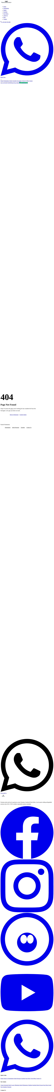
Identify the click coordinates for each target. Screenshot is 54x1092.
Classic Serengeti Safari (6, 1085)
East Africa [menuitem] (5, 13)
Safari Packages (15, 427)
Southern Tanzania (7, 1087)
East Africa (19, 80)
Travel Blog (33, 1078)
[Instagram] (27, 912)
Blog (28, 80)
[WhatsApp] (27, 1072)
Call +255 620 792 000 (6, 82)
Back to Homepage (14, 414)
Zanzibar (15, 80)
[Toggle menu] (1, 79)
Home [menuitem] (4, 6)
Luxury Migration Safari (16, 1085)
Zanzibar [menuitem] (5, 12)
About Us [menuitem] (5, 15)
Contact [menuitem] (5, 19)
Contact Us (28, 427)
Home (2, 80)
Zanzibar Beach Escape (37, 1085)
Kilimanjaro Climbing (27, 1085)
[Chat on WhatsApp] (27, 75)
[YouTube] (27, 1018)
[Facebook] (27, 858)
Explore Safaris (23, 414)
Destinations (6, 80)
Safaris (10, 80)
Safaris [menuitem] (4, 10)
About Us (24, 80)
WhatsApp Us (24, 82)
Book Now (3, 77)
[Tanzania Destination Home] (6, 3)
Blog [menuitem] (4, 17)
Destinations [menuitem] (6, 8)
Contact (31, 80)
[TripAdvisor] (27, 965)
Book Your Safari (15, 82)
